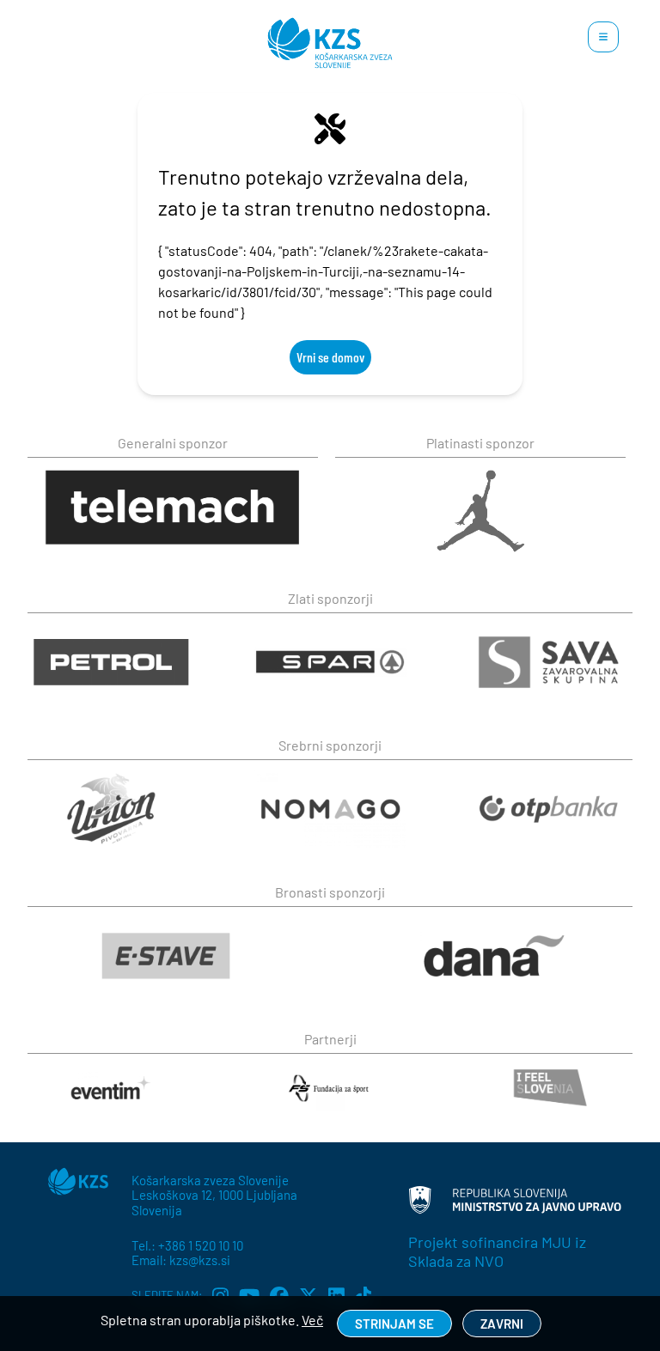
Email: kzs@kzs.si (180, 1260)
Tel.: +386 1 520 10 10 (187, 1245)
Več (312, 1319)
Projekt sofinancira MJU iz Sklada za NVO (497, 1251)
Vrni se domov (330, 357)
